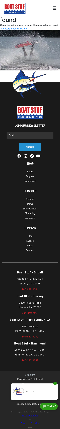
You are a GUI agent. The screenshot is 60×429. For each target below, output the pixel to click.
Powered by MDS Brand (30, 378)
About (30, 245)
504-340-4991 (30, 312)
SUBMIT (30, 147)
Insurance (30, 217)
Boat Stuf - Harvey (30, 296)
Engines (30, 176)
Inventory (5, 28)
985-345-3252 (30, 360)
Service (30, 198)
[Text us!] (49, 407)
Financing (30, 213)
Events (30, 240)
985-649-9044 (30, 289)
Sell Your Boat (30, 208)
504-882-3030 (30, 336)
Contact (30, 250)
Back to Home (19, 28)
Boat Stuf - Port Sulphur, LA (30, 319)
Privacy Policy (30, 415)
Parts (30, 203)
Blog (30, 235)
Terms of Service (30, 423)
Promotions (30, 180)
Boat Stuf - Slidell (30, 272)
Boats (30, 171)
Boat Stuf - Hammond (30, 343)
